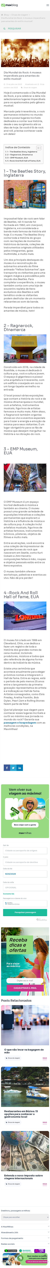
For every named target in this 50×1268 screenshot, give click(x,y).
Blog (6, 15)
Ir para (5, 857)
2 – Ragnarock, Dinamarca (20, 154)
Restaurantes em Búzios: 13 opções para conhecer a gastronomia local (21, 1114)
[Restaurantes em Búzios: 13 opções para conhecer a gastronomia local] (25, 1087)
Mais (45, 1058)
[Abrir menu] (47, 5)
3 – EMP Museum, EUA (17, 158)
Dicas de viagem (19, 15)
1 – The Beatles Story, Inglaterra (22, 152)
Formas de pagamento (12, 1238)
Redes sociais (8, 1244)
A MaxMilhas (7, 1227)
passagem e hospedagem (20, 722)
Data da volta (8, 882)
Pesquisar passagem (25, 912)
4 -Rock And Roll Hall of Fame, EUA (24, 161)
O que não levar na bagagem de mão (24, 1051)
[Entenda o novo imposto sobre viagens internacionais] (25, 1151)
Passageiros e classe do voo (15, 898)
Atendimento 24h (9, 1232)
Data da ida (7, 869)
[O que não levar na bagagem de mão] (25, 1025)
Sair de (6, 845)
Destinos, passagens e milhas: (15, 1210)
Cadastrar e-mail (25, 988)
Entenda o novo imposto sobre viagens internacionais (23, 1177)
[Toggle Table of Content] (37, 148)
